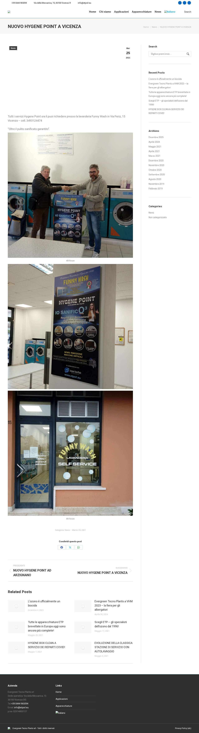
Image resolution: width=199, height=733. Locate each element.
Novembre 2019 (156, 184)
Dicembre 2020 (156, 160)
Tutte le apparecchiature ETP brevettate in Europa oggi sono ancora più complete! (46, 626)
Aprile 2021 (154, 151)
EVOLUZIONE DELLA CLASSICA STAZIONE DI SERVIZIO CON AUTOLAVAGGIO (113, 647)
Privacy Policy (181, 728)
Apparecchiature (64, 706)
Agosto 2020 (155, 179)
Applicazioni (62, 699)
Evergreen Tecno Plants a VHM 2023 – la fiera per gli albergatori (114, 605)
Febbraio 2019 (156, 188)
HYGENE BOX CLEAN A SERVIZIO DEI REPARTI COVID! (46, 645)
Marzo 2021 (154, 156)
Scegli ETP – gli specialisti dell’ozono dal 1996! (111, 624)
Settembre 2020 (157, 174)
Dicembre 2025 (156, 137)
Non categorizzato (158, 217)
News (13, 48)
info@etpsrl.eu (84, 3)
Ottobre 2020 (155, 170)
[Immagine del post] (16, 606)
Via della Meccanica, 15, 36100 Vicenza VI (52, 3)
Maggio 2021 (155, 146)
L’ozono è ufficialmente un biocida (44, 603)
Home (59, 692)
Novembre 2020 (156, 165)
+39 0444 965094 (19, 3)
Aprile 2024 (154, 142)
